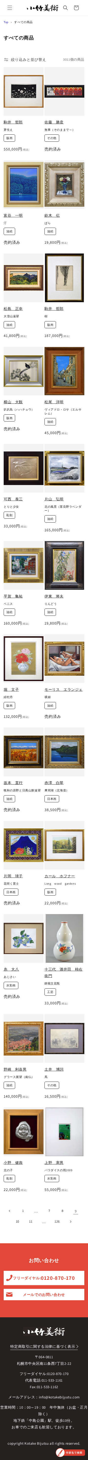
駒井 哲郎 (13, 122)
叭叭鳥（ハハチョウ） (19, 409)
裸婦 (47, 697)
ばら (47, 223)
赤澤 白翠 (54, 782)
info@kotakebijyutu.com (59, 1397)
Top (6, 22)
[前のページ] (9, 1211)
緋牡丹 (8, 697)
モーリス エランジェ (63, 689)
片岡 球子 (13, 876)
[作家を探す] (70, 1452)
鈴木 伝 (52, 215)
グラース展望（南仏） (19, 1077)
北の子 (8, 1170)
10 (17, 1221)
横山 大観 (13, 402)
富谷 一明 (13, 215)
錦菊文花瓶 (52, 983)
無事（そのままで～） (59, 129)
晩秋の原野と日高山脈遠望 (22, 790)
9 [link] (76, 1211)
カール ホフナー (59, 876)
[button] (9, 7)
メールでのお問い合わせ (44, 1294)
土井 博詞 (54, 1069)
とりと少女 (11, 506)
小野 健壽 (13, 1162)
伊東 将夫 (54, 596)
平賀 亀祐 (13, 596)
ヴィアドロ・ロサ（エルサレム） (62, 411)
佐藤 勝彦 (54, 122)
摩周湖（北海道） (56, 790)
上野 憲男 (54, 1162)
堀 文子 (11, 689)
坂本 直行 (13, 782)
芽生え (8, 129)
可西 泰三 (13, 499)
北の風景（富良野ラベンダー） (62, 508)
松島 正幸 (13, 308)
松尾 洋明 (54, 402)
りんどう (50, 604)
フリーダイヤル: (44, 1277)
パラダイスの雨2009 (58, 1170)
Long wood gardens (60, 883)
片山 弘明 (54, 499)
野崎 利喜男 (15, 1069)
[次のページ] (70, 1221)
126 (57, 1221)
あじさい (10, 977)
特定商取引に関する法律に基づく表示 (42, 1346)
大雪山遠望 (11, 316)
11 (30, 1221)
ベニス (8, 604)
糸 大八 (11, 969)
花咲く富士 (11, 883)
